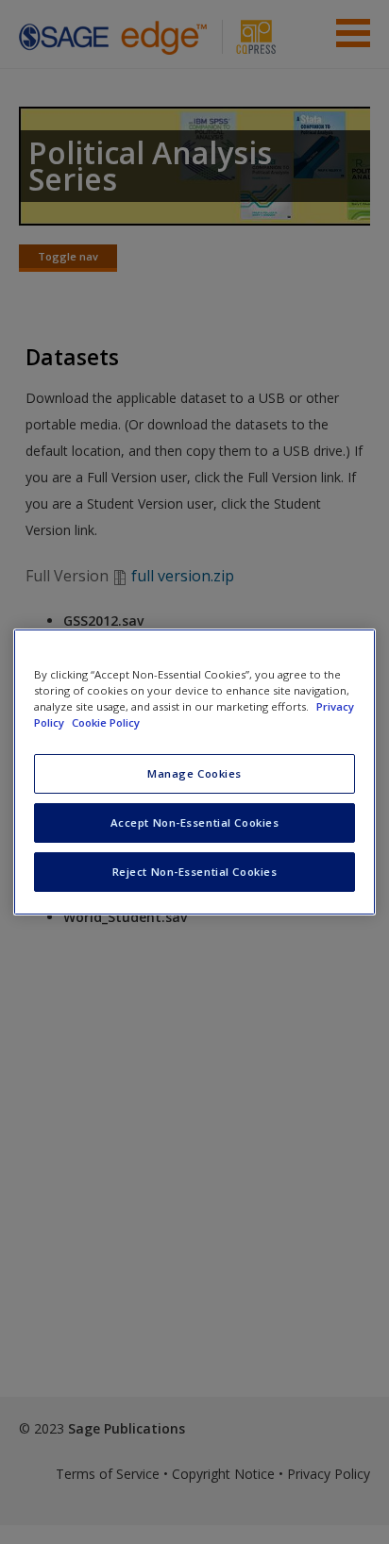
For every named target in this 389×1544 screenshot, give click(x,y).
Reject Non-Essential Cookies (195, 871)
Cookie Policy (106, 722)
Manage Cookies (194, 773)
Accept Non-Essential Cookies (194, 822)
